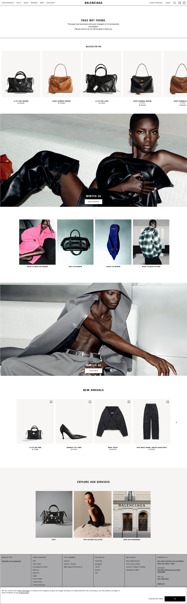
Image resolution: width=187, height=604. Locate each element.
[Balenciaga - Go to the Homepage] (93, 3)
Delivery (36, 570)
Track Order (37, 564)
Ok (175, 599)
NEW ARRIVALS (8, 3)
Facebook (98, 561)
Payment (36, 573)
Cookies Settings (39, 585)
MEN (42, 3)
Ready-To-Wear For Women (37, 266)
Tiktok (97, 567)
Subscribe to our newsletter (11, 561)
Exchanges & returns (40, 567)
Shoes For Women (113, 266)
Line (96, 573)
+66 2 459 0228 (163, 579)
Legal (35, 576)
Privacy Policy (38, 579)
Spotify (97, 570)
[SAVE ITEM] (51, 402)
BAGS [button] (26, 3)
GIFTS (19, 3)
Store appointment (133, 561)
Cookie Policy (37, 582)
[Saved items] (179, 3)
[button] (176, 422)
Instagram (98, 564)
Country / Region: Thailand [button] (135, 567)
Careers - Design (70, 564)
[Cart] (184, 3)
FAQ (34, 561)
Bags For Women (75, 266)
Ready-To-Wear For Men (151, 266)
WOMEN (34, 3)
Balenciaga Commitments (73, 567)
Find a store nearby (133, 564)
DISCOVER (51, 3)
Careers (66, 561)
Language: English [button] (132, 570)
